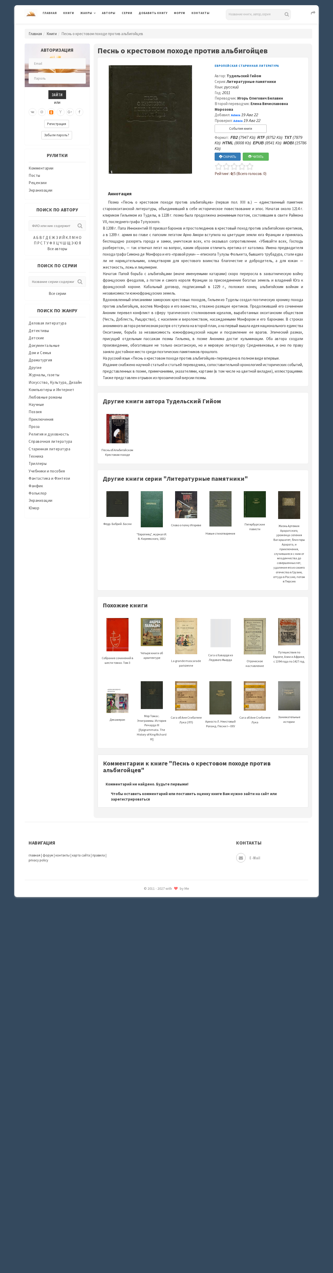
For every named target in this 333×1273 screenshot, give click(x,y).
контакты (62, 855)
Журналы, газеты (44, 374)
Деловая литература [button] (99, 26)
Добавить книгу (153, 13)
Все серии (57, 293)
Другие (35, 367)
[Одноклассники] (51, 112)
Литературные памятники (251, 81)
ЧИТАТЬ (258, 156)
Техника (36, 456)
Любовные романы (45, 397)
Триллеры (38, 463)
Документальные (44, 345)
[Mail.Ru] (42, 112)
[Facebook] (79, 112)
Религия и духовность (49, 434)
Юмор (34, 507)
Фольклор (38, 493)
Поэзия (35, 411)
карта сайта (81, 855)
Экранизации (41, 190)
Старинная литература (49, 448)
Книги (68, 13)
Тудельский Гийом (244, 75)
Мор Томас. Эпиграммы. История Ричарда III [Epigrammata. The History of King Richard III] (151, 727)
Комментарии (41, 168)
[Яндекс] (61, 112)
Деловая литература (157, 26)
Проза (34, 426)
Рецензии (38, 182)
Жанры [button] (86, 13)
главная (34, 855)
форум (48, 855)
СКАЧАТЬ (229, 156)
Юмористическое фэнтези (163, 945)
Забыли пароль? (56, 135)
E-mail (254, 857)
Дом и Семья (40, 352)
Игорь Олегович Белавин (260, 98)
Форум (179, 13)
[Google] (70, 112)
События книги (240, 128)
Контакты (200, 13)
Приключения (41, 419)
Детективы (39, 330)
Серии (127, 13)
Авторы (109, 13)
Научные (36, 404)
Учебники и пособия (47, 471)
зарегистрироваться (130, 799)
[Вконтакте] (32, 112)
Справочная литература (50, 441)
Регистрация (56, 124)
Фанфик (36, 485)
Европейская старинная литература (247, 66)
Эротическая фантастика (162, 910)
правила (98, 855)
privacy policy (38, 860)
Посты (34, 175)
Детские (36, 337)
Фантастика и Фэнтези (49, 478)
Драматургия (40, 360)
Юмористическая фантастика (166, 933)
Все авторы (57, 248)
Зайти (57, 94)
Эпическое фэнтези (157, 898)
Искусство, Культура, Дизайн (55, 382)
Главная (50, 13)
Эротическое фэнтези (159, 922)
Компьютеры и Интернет (51, 389)
